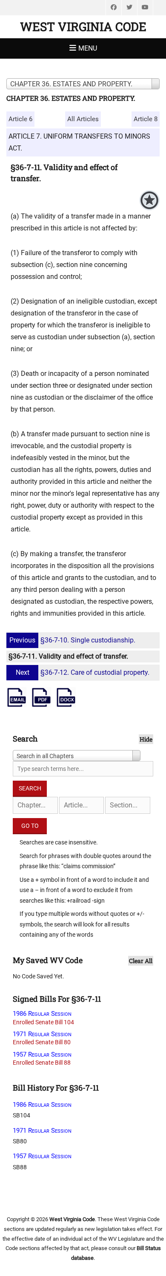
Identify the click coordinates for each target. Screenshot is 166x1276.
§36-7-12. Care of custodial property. (82, 672)
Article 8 (145, 119)
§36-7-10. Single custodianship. (72, 640)
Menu (87, 48)
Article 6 (20, 119)
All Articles (83, 119)
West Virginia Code (83, 26)
